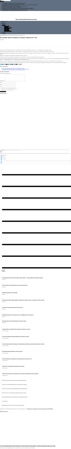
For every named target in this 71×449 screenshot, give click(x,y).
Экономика (4, 24)
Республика (5, 59)
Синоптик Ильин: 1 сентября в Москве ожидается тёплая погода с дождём (20, 174)
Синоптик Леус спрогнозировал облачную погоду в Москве (11, 7)
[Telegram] (5, 64)
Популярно (4, 269)
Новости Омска (6, 29)
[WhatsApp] (9, 64)
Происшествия (4, 23)
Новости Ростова (6, 30)
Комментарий (2, 80)
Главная (1, 35)
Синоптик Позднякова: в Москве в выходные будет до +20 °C (17, 244)
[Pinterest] (12, 64)
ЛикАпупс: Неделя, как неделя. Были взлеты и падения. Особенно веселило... (14, 380)
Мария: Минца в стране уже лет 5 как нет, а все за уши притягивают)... (13, 405)
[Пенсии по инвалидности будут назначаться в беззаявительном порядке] (2, 148)
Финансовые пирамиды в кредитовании (9, 292)
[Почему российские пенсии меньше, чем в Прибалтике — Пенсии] (2, 117)
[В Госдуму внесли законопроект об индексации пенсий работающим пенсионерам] (2, 102)
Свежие (3, 270)
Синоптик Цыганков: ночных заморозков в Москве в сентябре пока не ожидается (15, 10)
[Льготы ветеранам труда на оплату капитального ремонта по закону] (2, 121)
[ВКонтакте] (2, 64)
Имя (0, 82)
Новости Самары (6, 28)
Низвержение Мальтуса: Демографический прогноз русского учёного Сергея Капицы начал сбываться (18, 8)
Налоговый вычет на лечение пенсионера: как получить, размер (14, 320)
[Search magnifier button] (1, 151)
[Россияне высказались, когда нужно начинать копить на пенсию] (2, 136)
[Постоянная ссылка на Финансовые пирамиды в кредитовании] (4, 290)
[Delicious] (19, 64)
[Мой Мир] (10, 64)
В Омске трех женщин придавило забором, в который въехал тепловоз (13, 68)
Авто (3, 22)
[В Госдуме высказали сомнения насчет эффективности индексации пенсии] (2, 140)
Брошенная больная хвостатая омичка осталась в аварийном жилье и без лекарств (17, 314)
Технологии (4, 33)
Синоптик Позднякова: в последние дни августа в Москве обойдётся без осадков (22, 256)
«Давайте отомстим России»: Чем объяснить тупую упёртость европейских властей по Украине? (20, 373)
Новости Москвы (7, 26)
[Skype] (13, 64)
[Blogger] (18, 64)
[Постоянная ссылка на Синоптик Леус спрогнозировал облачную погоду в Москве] (4, 364)
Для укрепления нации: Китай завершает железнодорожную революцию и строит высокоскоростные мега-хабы (19, 4)
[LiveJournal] (16, 64)
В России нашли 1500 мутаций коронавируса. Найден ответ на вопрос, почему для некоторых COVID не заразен (23, 300)
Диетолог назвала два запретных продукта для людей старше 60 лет (15, 285)
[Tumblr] (15, 64)
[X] (6, 64)
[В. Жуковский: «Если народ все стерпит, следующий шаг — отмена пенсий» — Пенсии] (2, 98)
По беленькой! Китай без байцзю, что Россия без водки (11, 5)
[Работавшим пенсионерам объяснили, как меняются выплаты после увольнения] (2, 129)
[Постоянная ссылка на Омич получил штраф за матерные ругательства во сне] (4, 305)
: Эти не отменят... (5, 401)
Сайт (1, 86)
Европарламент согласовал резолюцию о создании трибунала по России (13, 69)
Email (1, 84)
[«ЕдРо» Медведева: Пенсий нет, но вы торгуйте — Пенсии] (2, 109)
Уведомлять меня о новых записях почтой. (8, 89)
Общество (3, 25)
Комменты (3, 271)
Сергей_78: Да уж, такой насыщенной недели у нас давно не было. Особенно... (14, 384)
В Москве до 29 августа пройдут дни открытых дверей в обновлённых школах (21, 267)
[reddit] (21, 64)
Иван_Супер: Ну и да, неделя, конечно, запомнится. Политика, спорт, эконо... (14, 392)
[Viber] (8, 64)
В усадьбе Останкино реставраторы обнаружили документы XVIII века (13, 3)
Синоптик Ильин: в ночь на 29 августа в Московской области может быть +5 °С (14, 9)
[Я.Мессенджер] (0, 64)
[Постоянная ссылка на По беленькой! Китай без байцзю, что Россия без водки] (4, 349)
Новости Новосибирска (7, 31)
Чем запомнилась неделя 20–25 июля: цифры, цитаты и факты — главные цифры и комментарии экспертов (22, 277)
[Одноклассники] (3, 64)
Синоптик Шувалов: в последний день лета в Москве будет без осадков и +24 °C (14, 6)
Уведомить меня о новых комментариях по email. (9, 88)
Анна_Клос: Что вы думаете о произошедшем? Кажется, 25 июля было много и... (15, 388)
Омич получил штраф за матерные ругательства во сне (12, 307)
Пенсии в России (4, 21)
